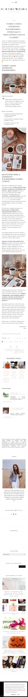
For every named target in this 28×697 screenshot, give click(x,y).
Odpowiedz (7, 401)
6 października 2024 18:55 (17, 393)
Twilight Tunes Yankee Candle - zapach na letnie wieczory (14, 374)
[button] (14, 2)
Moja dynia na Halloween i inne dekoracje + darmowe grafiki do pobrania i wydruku (14, 652)
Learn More (13, 694)
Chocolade (14, 393)
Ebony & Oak (5, 199)
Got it (18, 694)
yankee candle (18, 341)
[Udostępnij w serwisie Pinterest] (25, 338)
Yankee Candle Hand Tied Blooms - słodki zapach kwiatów (22, 374)
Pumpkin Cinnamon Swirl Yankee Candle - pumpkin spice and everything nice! (19, 351)
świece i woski (8, 341)
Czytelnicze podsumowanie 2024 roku (8, 350)
